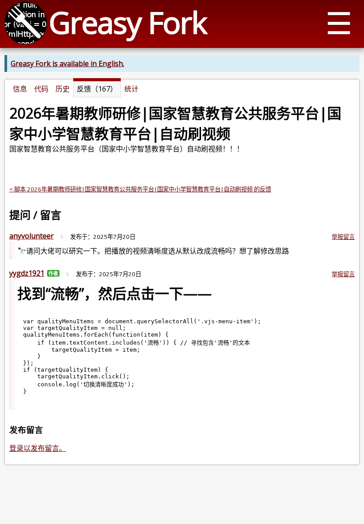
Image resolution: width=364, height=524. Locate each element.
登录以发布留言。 (37, 448)
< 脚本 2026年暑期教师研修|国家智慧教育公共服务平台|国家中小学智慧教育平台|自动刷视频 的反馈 (140, 189)
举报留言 (343, 237)
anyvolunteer (31, 236)
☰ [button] (338, 22)
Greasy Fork (127, 22)
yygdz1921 (26, 273)
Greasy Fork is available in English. (67, 63)
